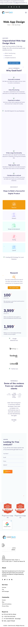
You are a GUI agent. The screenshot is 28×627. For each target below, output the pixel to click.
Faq (3, 589)
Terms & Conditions (6, 604)
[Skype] (19, 7)
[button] (14, 63)
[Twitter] (11, 7)
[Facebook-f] (8, 7)
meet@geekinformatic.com (9, 551)
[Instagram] (14, 7)
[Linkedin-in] (16, 7)
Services (4, 587)
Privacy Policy (5, 606)
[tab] (14, 204)
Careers (4, 600)
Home (8, 25)
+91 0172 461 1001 (7, 549)
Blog (3, 602)
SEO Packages (5, 591)
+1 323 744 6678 (7, 548)
